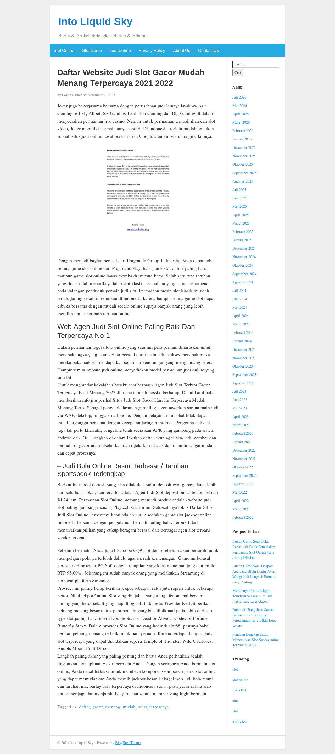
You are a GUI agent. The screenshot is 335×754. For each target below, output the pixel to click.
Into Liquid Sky (95, 21)
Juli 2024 (239, 290)
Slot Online (64, 50)
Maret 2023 (241, 424)
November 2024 (244, 256)
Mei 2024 (239, 307)
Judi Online (120, 50)
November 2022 (244, 458)
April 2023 (240, 416)
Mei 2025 (239, 206)
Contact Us (208, 50)
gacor (97, 706)
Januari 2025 (242, 239)
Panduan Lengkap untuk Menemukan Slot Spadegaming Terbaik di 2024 (255, 639)
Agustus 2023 (242, 382)
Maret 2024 (241, 323)
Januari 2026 (242, 138)
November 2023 (244, 357)
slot (235, 669)
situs (142, 706)
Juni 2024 (239, 298)
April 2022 (240, 500)
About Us (181, 50)
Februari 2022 (242, 517)
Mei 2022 (239, 492)
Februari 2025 (242, 231)
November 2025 (244, 155)
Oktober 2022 (242, 467)
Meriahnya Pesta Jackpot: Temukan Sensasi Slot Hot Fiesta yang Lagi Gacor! (252, 596)
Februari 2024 (242, 332)
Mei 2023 (239, 408)
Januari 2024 (242, 340)
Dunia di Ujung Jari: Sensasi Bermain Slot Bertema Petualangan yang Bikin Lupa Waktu (254, 617)
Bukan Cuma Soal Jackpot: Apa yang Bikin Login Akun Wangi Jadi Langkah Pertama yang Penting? (254, 573)
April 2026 (240, 113)
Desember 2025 (244, 147)
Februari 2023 (242, 433)
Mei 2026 (239, 105)
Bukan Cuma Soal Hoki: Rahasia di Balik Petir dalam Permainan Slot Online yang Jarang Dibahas (253, 549)
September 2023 (244, 374)
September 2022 (244, 475)
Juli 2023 (239, 391)
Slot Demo (92, 50)
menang (112, 706)
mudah (129, 706)
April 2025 (240, 214)
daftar (84, 706)
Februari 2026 (242, 130)
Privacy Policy (152, 50)
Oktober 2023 (242, 366)
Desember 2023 (244, 349)
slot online (240, 679)
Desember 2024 (244, 248)
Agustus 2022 (242, 483)
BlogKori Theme (128, 742)
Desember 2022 (244, 450)
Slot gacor (240, 721)
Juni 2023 (239, 399)
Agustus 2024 (242, 282)
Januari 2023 (242, 441)
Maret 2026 (241, 122)
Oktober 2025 (242, 164)
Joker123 (239, 689)
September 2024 (244, 273)
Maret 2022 (241, 508)
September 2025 (244, 172)
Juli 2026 (239, 97)
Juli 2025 (239, 189)
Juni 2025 (239, 197)
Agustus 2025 (242, 181)
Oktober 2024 (242, 265)
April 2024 (240, 315)
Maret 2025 (241, 223)
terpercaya (159, 706)
